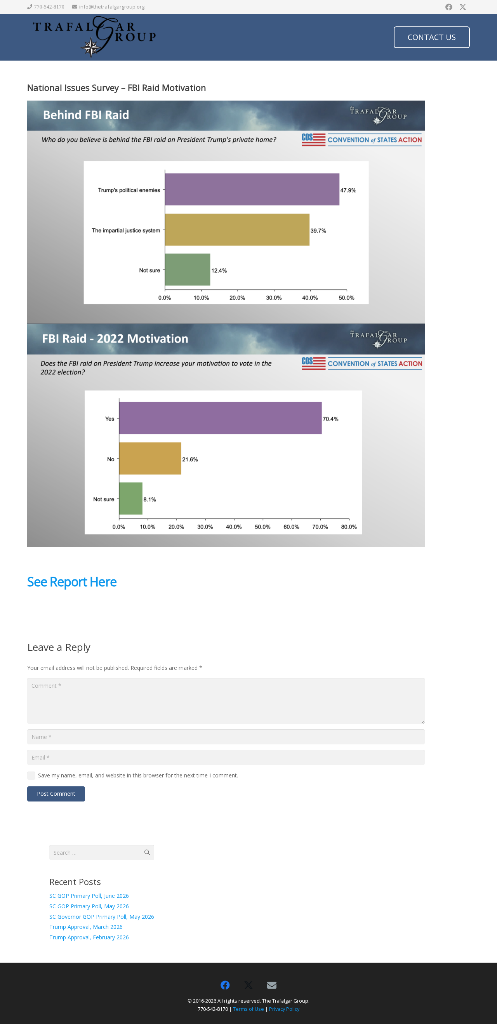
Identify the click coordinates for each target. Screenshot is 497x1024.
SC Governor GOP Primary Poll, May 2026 (101, 916)
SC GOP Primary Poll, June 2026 (89, 895)
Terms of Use (248, 1009)
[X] (463, 7)
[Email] (271, 985)
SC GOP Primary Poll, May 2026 (89, 906)
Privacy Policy (284, 1009)
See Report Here (71, 581)
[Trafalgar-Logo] (94, 37)
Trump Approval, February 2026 (89, 937)
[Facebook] (449, 7)
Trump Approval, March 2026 (86, 926)
